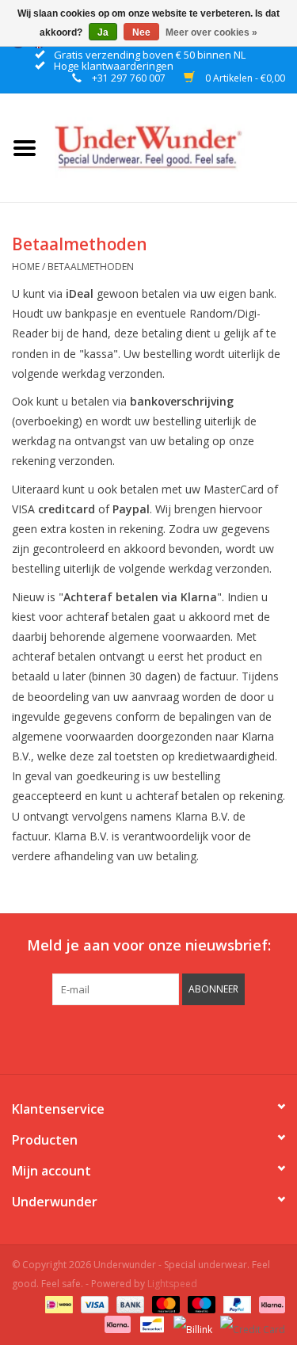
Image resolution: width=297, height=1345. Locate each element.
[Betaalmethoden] (57, 1303)
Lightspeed (172, 1283)
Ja (103, 32)
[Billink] (191, 1323)
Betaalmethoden (91, 266)
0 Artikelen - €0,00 (244, 78)
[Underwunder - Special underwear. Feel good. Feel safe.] (173, 146)
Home (26, 266)
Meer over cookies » (211, 32)
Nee (141, 32)
